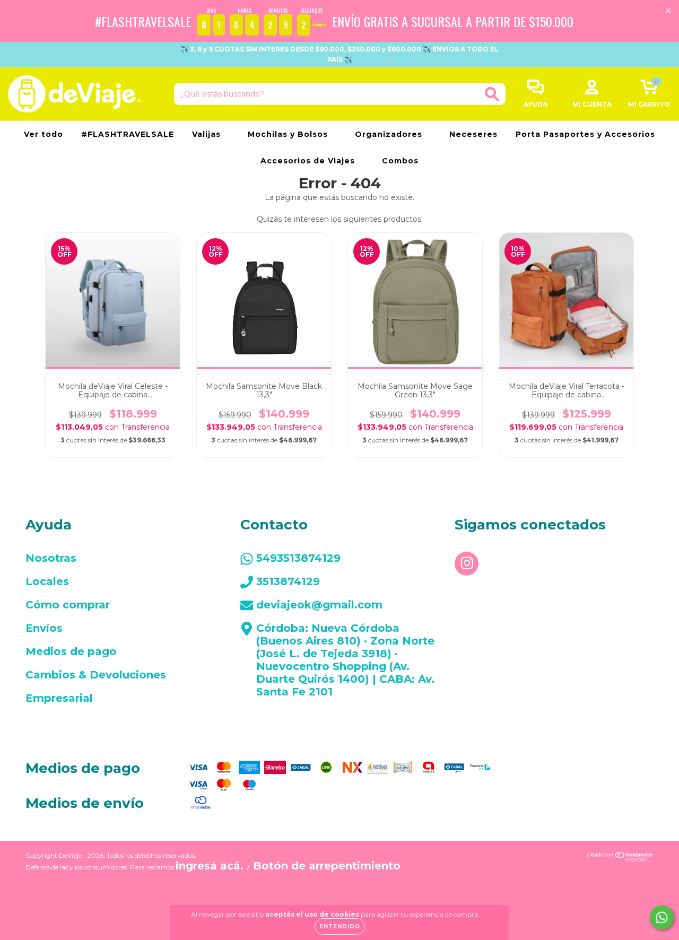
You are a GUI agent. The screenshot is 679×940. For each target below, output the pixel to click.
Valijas (207, 134)
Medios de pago (71, 651)
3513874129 (288, 581)
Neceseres (473, 134)
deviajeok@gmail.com (319, 604)
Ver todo (43, 134)
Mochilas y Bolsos (289, 134)
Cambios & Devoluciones (95, 674)
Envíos (44, 628)
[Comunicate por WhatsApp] (662, 917)
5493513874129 (298, 558)
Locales (47, 581)
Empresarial (59, 698)
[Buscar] (492, 94)
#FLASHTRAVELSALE (127, 134)
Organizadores (390, 134)
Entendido (339, 926)
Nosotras (50, 558)
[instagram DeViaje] (466, 564)
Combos (400, 161)
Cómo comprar (67, 604)
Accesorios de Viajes (309, 161)
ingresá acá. (209, 865)
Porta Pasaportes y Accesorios (585, 134)
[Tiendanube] (620, 857)
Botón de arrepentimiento (327, 865)
